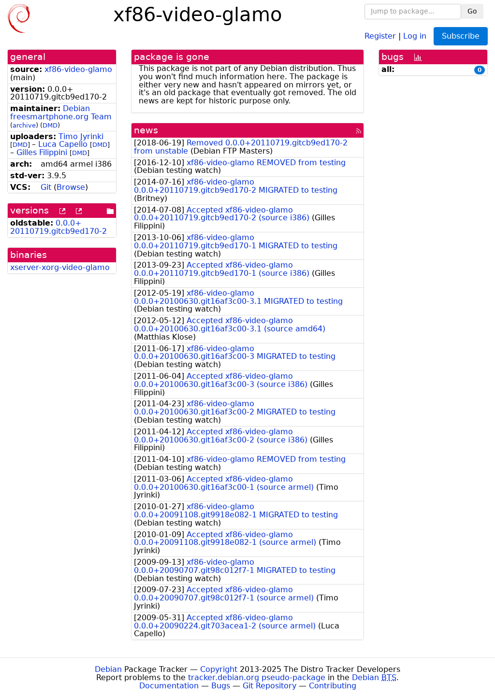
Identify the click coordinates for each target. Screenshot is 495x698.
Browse (71, 187)
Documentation (169, 685)
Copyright (218, 669)
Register (380, 35)
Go (472, 11)
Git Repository (269, 685)
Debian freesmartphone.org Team (61, 112)
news (146, 130)
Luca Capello (62, 144)
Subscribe (461, 36)
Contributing (332, 685)
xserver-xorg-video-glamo (60, 267)
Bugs (220, 685)
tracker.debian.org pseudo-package (256, 677)
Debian (108, 669)
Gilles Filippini (41, 152)
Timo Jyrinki (80, 136)
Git (46, 187)
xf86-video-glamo (78, 69)
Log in (414, 35)
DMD (50, 125)
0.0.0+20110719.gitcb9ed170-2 (58, 227)
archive (24, 125)
